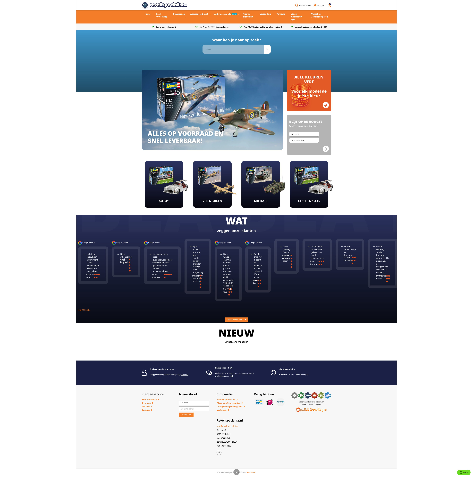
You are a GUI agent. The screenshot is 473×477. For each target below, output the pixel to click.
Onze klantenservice (241, 373)
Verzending (265, 14)
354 (87, 310)
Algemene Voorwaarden (228, 403)
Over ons (146, 403)
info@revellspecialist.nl (227, 426)
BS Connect (251, 472)
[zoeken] (267, 49)
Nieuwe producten (248, 15)
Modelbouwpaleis (225, 14)
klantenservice (305, 5)
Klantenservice (149, 399)
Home (147, 14)
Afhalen (146, 406)
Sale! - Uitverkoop (161, 15)
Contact (146, 410)
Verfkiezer (222, 410)
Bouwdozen (179, 14)
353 (83, 310)
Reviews (281, 14)
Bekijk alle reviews (235, 319)
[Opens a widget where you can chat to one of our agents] (464, 473)
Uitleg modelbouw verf (296, 17)
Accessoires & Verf (199, 14)
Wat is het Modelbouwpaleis (319, 15)
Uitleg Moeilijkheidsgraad (229, 406)
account (184, 374)
